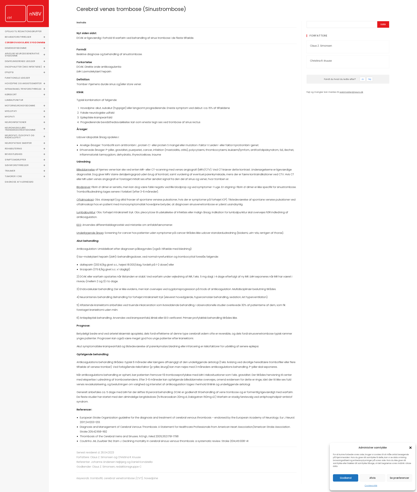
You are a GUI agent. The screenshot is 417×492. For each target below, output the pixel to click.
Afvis (372, 478)
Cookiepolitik (371, 485)
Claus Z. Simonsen (321, 45)
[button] (410, 447)
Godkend (346, 478)
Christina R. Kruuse (321, 60)
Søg (383, 24)
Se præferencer (399, 478)
